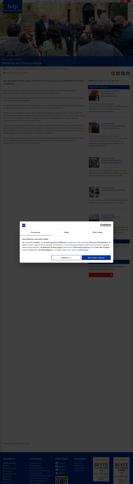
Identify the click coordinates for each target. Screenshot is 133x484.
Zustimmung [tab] (35, 232)
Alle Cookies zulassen (96, 257)
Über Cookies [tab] (98, 232)
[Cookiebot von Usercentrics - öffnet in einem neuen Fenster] (102, 225)
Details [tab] (66, 232)
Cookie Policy (83, 250)
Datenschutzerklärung (81, 247)
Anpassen (65, 257)
